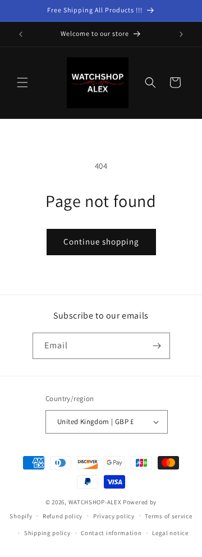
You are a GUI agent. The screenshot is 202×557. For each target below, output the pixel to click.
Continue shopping (101, 241)
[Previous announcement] (20, 34)
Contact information (111, 533)
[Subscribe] (157, 346)
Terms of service (168, 516)
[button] (22, 82)
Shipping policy (47, 533)
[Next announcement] (181, 34)
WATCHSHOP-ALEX (95, 502)
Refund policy (62, 516)
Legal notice (170, 533)
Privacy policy (114, 516)
